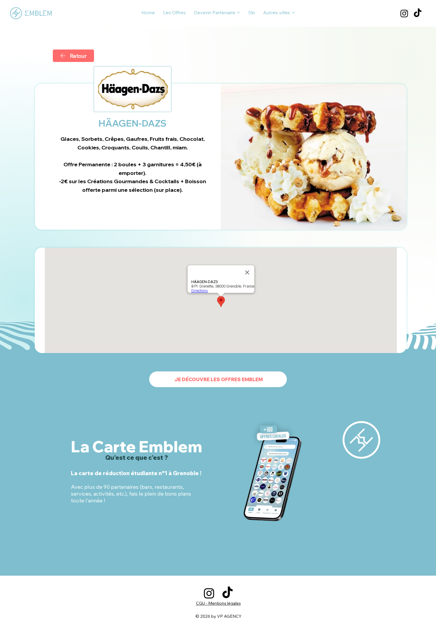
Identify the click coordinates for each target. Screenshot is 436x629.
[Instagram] (404, 13)
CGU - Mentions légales (218, 603)
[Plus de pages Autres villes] (293, 12)
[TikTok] (418, 13)
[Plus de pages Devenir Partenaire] (238, 12)
